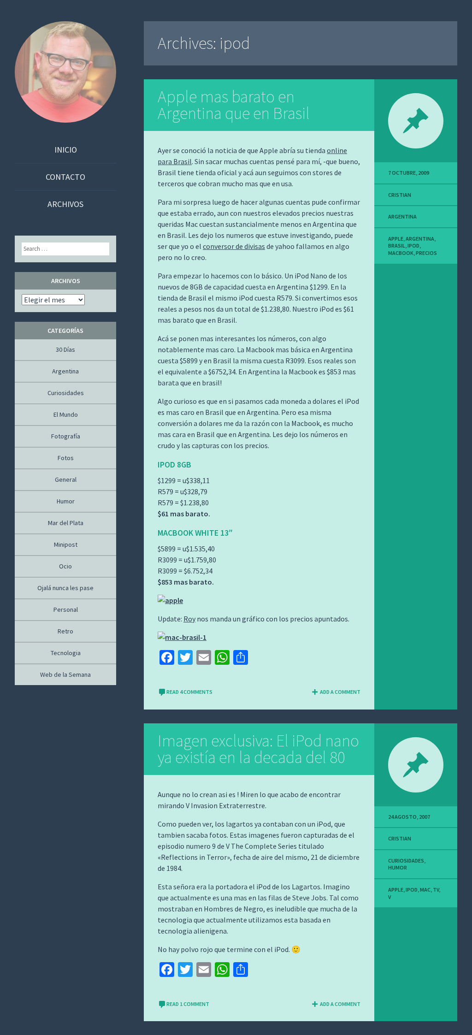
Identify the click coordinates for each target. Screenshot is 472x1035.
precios (426, 252)
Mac (425, 889)
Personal (65, 609)
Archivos (65, 204)
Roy (189, 618)
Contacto (65, 177)
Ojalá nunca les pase (65, 588)
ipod (413, 245)
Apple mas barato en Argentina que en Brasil (234, 105)
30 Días (65, 349)
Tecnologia (66, 653)
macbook (400, 252)
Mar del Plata (65, 523)
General (66, 479)
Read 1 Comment (187, 1003)
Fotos (66, 458)
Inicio (65, 149)
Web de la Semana (65, 674)
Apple (395, 238)
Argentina (402, 216)
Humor (397, 867)
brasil (396, 245)
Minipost (65, 544)
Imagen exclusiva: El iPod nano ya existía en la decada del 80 (258, 749)
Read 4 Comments (189, 691)
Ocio (65, 566)
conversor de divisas (234, 246)
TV (436, 889)
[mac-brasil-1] (182, 637)
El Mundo (65, 414)
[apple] (170, 600)
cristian (399, 194)
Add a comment (340, 691)
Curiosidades (406, 860)
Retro (65, 631)
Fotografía (65, 436)
